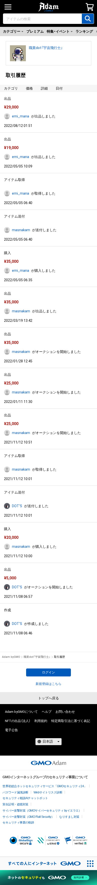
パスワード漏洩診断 (15, 792)
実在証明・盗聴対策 (15, 804)
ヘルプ (46, 712)
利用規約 (40, 721)
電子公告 (11, 730)
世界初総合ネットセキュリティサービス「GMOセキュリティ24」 (44, 786)
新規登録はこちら (48, 684)
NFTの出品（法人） (17, 721)
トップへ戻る (48, 698)
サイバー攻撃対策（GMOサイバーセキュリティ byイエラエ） (41, 810)
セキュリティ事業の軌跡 (18, 822)
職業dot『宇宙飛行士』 (46, 48)
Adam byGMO (11, 657)
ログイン (48, 672)
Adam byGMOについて (21, 712)
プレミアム (35, 31)
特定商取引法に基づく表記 (70, 721)
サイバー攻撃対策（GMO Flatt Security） (28, 817)
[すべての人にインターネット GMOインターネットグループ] (42, 863)
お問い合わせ (65, 712)
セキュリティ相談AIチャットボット (25, 798)
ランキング (84, 31)
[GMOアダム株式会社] (48, 763)
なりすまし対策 (69, 817)
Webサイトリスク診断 (48, 792)
